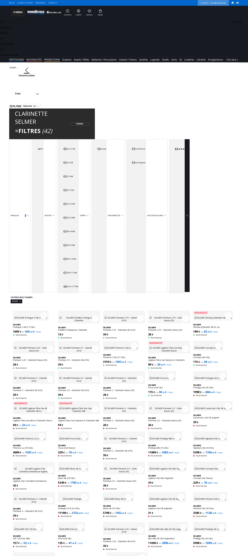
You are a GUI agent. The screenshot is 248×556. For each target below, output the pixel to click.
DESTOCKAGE (16, 59)
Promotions (52, 59)
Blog (11, 2)
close (1, 22)
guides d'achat (25, 2)
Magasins (40, 2)
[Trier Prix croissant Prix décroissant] (28, 93)
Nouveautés (34, 59)
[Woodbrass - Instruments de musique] (34, 12)
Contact (52, 2)
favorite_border (44, 316)
